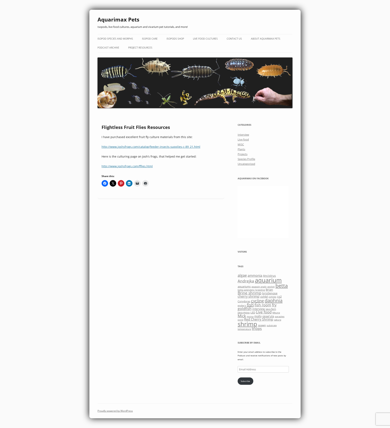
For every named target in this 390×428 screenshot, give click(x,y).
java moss (244, 312)
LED (252, 312)
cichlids (272, 296)
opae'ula (268, 316)
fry (274, 305)
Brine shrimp (249, 292)
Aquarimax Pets (118, 19)
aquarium (268, 280)
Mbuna (276, 312)
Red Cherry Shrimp (258, 319)
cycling (257, 301)
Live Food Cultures (205, 38)
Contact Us (234, 38)
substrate (272, 325)
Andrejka (246, 280)
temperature (244, 329)
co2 (279, 296)
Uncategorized (246, 164)
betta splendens (246, 290)
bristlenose (269, 293)
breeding (260, 290)
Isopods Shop (175, 38)
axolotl (271, 286)
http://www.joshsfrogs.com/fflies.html (127, 166)
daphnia (274, 300)
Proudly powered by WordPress (115, 411)
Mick (242, 315)
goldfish (244, 308)
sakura (277, 319)
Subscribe (245, 381)
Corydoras (244, 301)
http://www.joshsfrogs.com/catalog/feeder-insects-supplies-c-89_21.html (151, 147)
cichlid (264, 296)
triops (257, 328)
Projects (242, 154)
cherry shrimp (248, 296)
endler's (242, 305)
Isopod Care (150, 38)
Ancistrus (269, 276)
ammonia (255, 275)
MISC (241, 144)
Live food (243, 139)
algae (242, 275)
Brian (269, 290)
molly (258, 316)
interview (258, 309)
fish (250, 305)
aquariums (244, 286)
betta (281, 285)
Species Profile (246, 159)
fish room (263, 305)
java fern (271, 309)
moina (250, 316)
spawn (262, 325)
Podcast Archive (108, 47)
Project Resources (140, 47)
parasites (279, 316)
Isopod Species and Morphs (115, 38)
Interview (243, 134)
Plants (241, 149)
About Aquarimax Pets (265, 38)
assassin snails (258, 286)
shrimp (247, 324)
